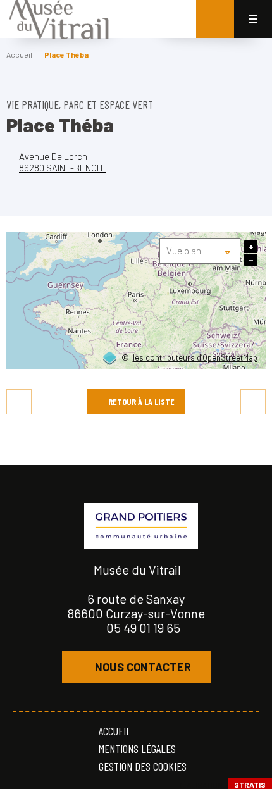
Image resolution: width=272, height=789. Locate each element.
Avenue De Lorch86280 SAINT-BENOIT (62, 162)
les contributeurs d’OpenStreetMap (195, 358)
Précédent (19, 401)
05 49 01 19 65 (143, 627)
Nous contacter (143, 667)
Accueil (19, 54)
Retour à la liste (141, 401)
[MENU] (253, 19)
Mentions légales (137, 748)
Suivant (253, 401)
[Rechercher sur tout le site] (215, 19)
